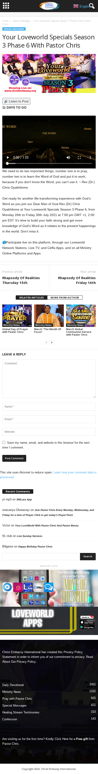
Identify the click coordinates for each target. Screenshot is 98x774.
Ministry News (11, 325)
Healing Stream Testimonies (20, 712)
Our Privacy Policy (23, 661)
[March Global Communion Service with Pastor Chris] (81, 315)
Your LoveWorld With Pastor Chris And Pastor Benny (47, 525)
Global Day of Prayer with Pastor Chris (15, 330)
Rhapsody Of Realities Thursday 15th (21, 280)
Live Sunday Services (29, 536)
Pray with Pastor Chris (17, 698)
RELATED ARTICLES (31, 297)
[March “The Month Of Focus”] (49, 315)
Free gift (82, 739)
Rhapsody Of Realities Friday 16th (77, 280)
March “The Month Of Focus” (47, 330)
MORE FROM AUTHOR (65, 297)
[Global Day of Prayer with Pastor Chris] (17, 315)
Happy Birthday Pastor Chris (35, 546)
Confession (9, 719)
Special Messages (21, 20)
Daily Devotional (13, 685)
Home (5, 20)
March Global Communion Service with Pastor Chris (78, 331)
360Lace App (24, 499)
